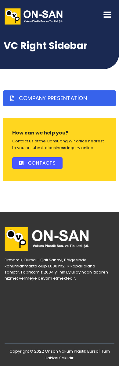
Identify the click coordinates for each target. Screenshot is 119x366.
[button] (59, 98)
